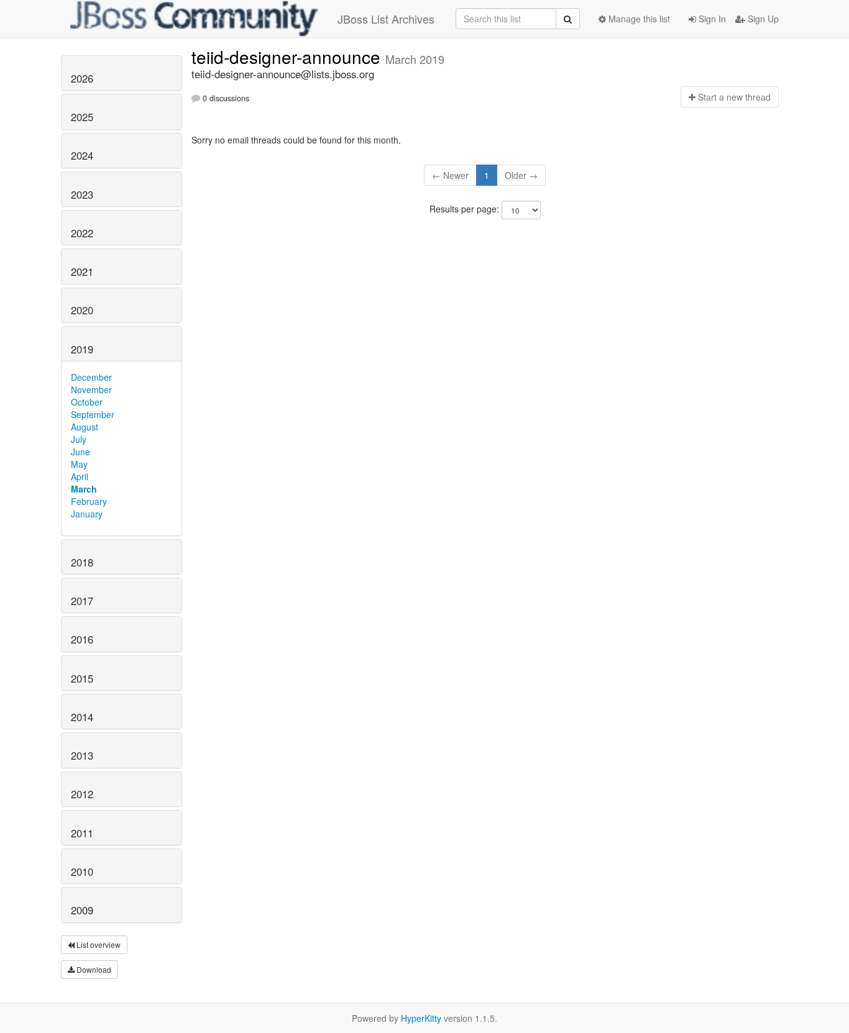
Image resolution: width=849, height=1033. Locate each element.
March (84, 489)
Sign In (711, 18)
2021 (82, 271)
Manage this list (638, 18)
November (91, 389)
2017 (82, 600)
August (84, 427)
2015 (82, 678)
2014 (82, 716)
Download (93, 969)
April (79, 476)
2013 (82, 755)
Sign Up (762, 18)
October (87, 402)
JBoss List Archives (385, 19)
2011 (82, 833)
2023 (82, 194)
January (87, 513)
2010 (82, 871)
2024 (82, 155)
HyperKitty (421, 1018)
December (91, 377)
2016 (82, 639)
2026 (82, 78)
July (78, 439)
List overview (98, 944)
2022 (82, 232)
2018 (82, 562)
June (80, 451)
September (92, 414)
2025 (82, 116)
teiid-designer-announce (288, 56)
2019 (82, 349)
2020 (82, 310)
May (79, 464)
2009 (82, 910)
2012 (82, 793)
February (89, 501)
